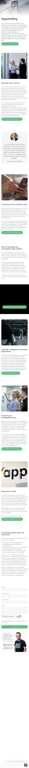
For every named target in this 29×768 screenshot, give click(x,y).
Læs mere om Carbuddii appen (10, 373)
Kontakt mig (14, 626)
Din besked (3, 605)
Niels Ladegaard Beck (8, 641)
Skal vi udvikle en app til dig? (10, 44)
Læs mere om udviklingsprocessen (11, 449)
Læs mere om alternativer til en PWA (12, 519)
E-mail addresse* (5, 593)
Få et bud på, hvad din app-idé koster (12, 232)
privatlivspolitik (4, 622)
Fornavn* (3, 587)
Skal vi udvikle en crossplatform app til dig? (14, 307)
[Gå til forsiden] (5, 3)
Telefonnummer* (5, 599)
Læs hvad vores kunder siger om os (11, 119)
